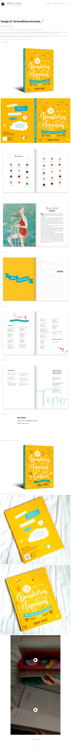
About (48, 3)
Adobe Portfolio (38, 749)
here (8, 42)
